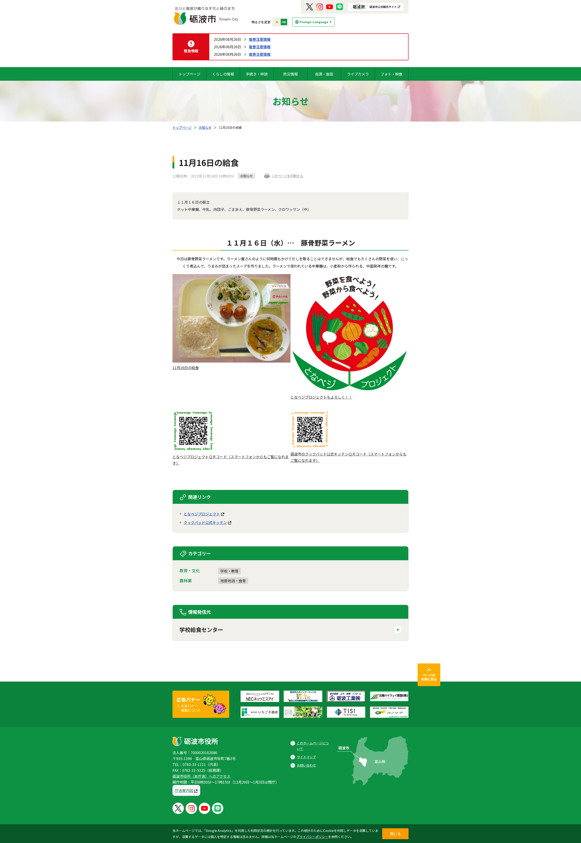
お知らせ (205, 127)
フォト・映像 (391, 74)
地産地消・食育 (233, 580)
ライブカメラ (358, 74)
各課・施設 (324, 74)
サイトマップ (306, 757)
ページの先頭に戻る (429, 677)
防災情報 (290, 74)
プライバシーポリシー (312, 836)
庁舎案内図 (184, 790)
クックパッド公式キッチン (205, 522)
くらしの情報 (223, 74)
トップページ (189, 74)
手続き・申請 (257, 74)
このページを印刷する (287, 175)
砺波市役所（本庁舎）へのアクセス (201, 776)
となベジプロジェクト (202, 514)
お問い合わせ (306, 765)
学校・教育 (229, 571)
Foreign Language (314, 22)
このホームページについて (313, 746)
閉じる (395, 833)
